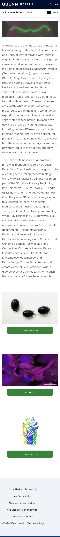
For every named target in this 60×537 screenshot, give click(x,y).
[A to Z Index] (56, 4)
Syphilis (30, 392)
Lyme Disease (30, 330)
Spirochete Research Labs (17, 12)
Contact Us (17, 516)
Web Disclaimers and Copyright (22, 509)
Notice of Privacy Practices (22, 503)
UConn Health (14, 489)
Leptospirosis (30, 454)
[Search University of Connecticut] (50, 4)
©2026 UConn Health (13, 523)
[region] (30, 30)
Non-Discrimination (22, 496)
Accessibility (31, 489)
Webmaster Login (36, 523)
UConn (29, 516)
